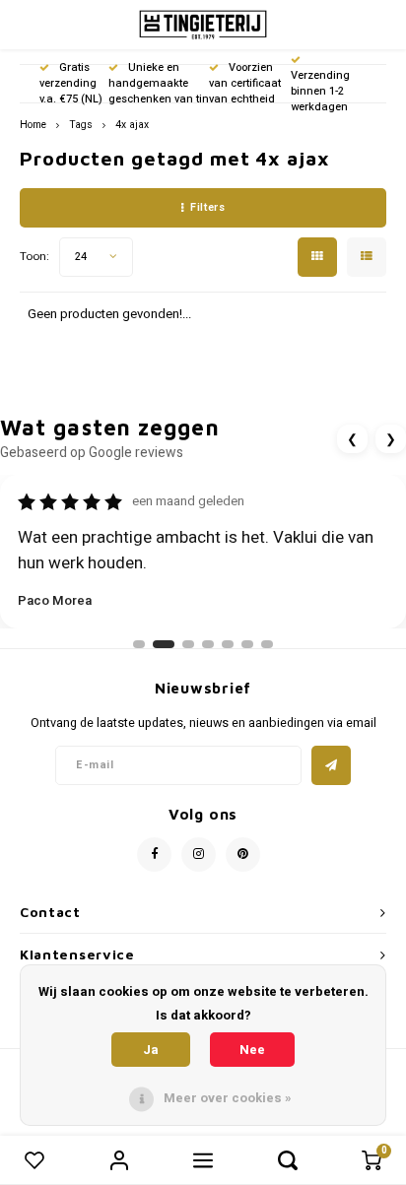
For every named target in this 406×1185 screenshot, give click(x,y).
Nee (252, 1049)
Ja (151, 1049)
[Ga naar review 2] (163, 644)
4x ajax (132, 124)
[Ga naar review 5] (228, 644)
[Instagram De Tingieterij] (198, 854)
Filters (207, 207)
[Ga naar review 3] (188, 644)
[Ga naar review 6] (247, 644)
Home (33, 124)
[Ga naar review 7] (267, 644)
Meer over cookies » (228, 1097)
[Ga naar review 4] (208, 644)
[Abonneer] (331, 765)
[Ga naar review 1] (139, 644)
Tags (81, 124)
